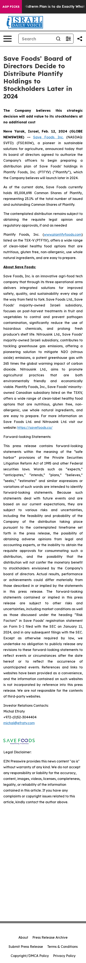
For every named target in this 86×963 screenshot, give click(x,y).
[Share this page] (80, 39)
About (23, 937)
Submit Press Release (26, 946)
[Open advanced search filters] (68, 38)
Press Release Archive (50, 937)
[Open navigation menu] (7, 39)
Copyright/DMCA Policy (30, 956)
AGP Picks (11, 7)
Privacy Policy (64, 956)
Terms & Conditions (62, 946)
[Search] (58, 38)
